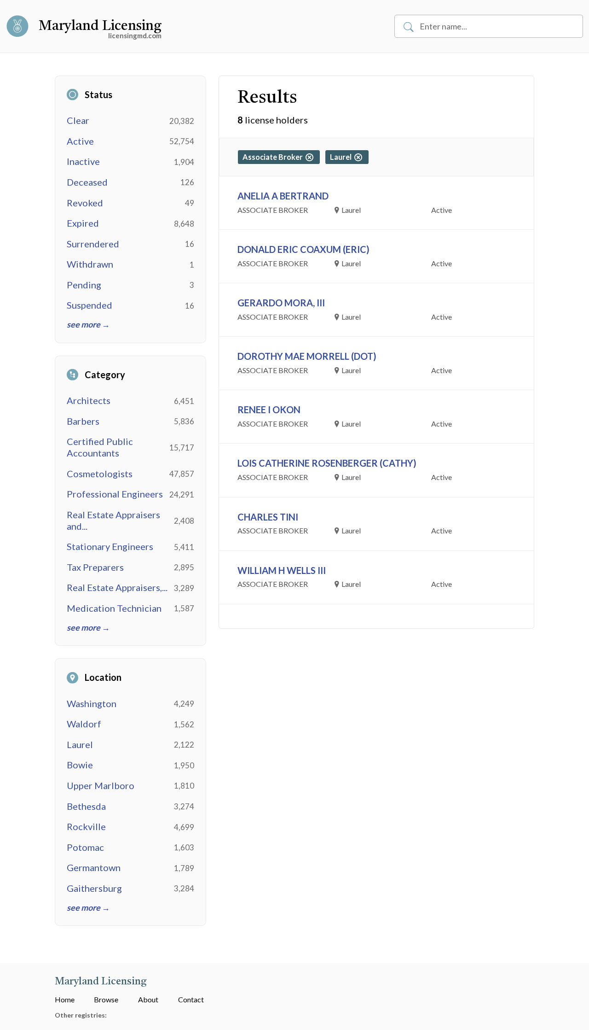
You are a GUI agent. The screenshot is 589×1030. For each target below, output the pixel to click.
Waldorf (84, 723)
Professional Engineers (115, 493)
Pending (84, 284)
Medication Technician (114, 608)
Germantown (94, 867)
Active (80, 140)
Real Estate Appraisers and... (113, 520)
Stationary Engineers (110, 546)
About (148, 999)
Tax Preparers (95, 567)
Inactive (83, 161)
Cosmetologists (100, 473)
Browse (106, 999)
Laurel (80, 744)
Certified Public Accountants (100, 447)
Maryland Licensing (100, 26)
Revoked (85, 202)
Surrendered (93, 243)
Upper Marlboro (100, 785)
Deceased (87, 181)
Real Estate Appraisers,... (117, 587)
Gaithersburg (94, 888)
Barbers (83, 421)
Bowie (80, 764)
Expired (83, 222)
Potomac (85, 847)
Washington (91, 703)
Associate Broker (274, 156)
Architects (88, 400)
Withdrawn (90, 263)
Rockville (86, 826)
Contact (191, 999)
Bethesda (86, 806)
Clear (78, 120)
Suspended (89, 304)
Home (65, 999)
